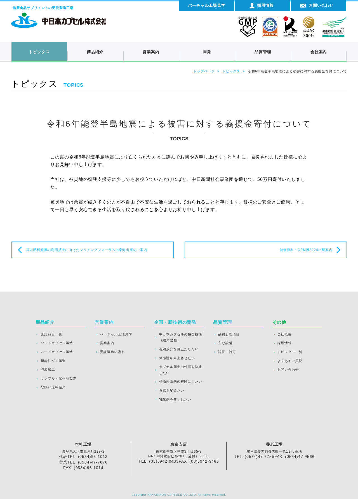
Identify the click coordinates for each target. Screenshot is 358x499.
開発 (207, 51)
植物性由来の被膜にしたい (180, 382)
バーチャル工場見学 (116, 334)
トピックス (39, 51)
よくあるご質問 (290, 361)
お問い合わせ (288, 370)
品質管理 (263, 51)
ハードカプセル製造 (57, 352)
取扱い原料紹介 (53, 387)
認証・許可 (227, 352)
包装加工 (48, 370)
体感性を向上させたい (177, 358)
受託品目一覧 (51, 334)
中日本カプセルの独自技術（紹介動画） (180, 337)
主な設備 (225, 343)
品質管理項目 (229, 334)
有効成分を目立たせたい (179, 349)
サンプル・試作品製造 (59, 378)
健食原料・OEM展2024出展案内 (306, 250)
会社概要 (284, 334)
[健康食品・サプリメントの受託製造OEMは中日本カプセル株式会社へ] (58, 15)
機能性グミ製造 (53, 361)
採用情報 (284, 343)
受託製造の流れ (112, 352)
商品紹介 (95, 51)
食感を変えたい (171, 390)
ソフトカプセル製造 (57, 343)
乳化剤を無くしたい (175, 399)
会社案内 (318, 51)
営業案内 (151, 51)
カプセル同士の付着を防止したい (180, 370)
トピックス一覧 (290, 352)
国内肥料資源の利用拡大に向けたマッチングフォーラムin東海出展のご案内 (86, 250)
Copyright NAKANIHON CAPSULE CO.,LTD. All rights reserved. (179, 494)
